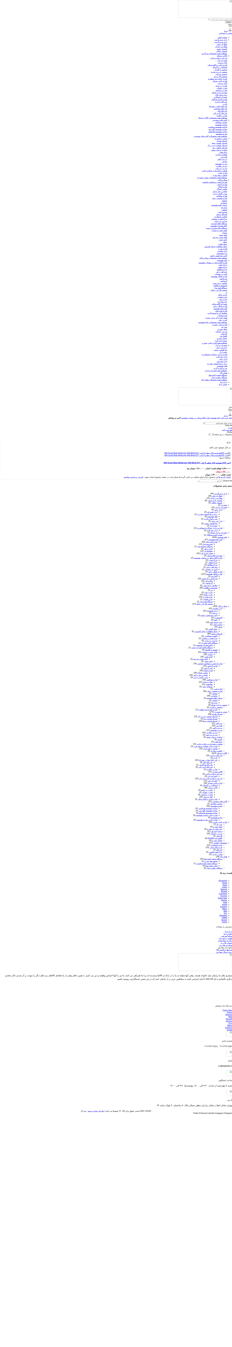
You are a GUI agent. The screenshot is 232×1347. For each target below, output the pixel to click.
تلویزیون (224, 157)
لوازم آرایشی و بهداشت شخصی (209, 664)
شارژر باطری (221, 116)
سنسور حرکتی (221, 74)
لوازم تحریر (217, 689)
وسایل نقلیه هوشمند (214, 698)
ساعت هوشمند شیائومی (217, 127)
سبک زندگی (222, 606)
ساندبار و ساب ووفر (219, 150)
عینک (220, 627)
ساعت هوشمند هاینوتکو (218, 132)
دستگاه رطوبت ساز (214, 868)
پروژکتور (218, 723)
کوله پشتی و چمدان (210, 652)
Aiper (225, 885)
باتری (225, 104)
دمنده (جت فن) (221, 341)
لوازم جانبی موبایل (215, 783)
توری (230, 428)
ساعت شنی (217, 624)
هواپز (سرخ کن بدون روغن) (216, 318)
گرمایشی (223, 281)
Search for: (227, 481)
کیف (216, 620)
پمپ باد (224, 327)
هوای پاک (223, 857)
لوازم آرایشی (222, 184)
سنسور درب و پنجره (219, 72)
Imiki (225, 902)
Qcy (225, 913)
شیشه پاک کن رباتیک (219, 290)
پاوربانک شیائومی (220, 109)
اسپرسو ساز (208, 544)
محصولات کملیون (220, 843)
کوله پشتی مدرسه (220, 237)
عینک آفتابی (222, 244)
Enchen (224, 896)
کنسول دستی (221, 49)
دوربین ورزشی (221, 168)
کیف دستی (222, 240)
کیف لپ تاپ (222, 60)
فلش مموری (217, 772)
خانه (230, 418)
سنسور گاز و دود (220, 76)
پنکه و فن (209, 581)
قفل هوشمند (222, 366)
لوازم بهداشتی (221, 196)
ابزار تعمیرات (222, 361)
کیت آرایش (208, 668)
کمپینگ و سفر (216, 634)
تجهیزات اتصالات (220, 97)
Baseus (224, 889)
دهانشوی (209, 684)
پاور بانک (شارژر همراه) (208, 760)
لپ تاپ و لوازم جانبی (213, 774)
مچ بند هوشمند (221, 134)
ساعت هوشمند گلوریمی (217, 129)
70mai (224, 883)
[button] (225, 33)
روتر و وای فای (221, 95)
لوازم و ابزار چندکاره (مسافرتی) (209, 528)
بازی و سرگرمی (220, 494)
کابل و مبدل (222, 83)
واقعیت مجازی (221, 155)
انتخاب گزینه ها (225, 477)
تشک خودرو (222, 329)
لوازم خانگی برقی (220, 306)
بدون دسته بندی (216, 622)
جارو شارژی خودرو (214, 829)
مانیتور (224, 161)
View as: (228, 425)
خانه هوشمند (215, 418)
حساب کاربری (226, 943)
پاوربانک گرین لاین (220, 113)
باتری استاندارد (216, 845)
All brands (222, 881)
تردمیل (215, 613)
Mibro (224, 909)
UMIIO (224, 918)
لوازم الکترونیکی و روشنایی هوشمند (195, 418)
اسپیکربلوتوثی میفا (210, 721)
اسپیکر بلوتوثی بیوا (220, 148)
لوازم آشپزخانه (221, 311)
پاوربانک (219, 850)
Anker (224, 887)
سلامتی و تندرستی (219, 283)
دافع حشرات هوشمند (218, 226)
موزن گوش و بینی (220, 194)
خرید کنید (224, 418)
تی (226, 292)
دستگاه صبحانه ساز (205, 546)
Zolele (224, 922)
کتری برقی (222, 320)
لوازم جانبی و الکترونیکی (217, 65)
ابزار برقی (218, 510)
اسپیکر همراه (222, 141)
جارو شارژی (222, 302)
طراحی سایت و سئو (96, 1111)
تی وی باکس (222, 159)
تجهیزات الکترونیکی (219, 304)
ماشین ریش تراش (220, 191)
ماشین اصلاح (222, 189)
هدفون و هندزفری (220, 175)
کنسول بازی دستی (214, 500)
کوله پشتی (223, 235)
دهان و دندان (208, 682)
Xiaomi (224, 920)
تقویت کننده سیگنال (219, 99)
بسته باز (224, 505)
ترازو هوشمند (222, 253)
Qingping (223, 915)
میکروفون (223, 152)
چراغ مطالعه (222, 269)
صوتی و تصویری (220, 712)
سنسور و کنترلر (216, 707)
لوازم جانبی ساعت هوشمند (207, 815)
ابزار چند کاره (221, 357)
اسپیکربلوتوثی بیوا (210, 719)
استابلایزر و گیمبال (219, 67)
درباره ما (228, 931)
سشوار (224, 201)
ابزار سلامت (217, 608)
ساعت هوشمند (221, 125)
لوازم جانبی (222, 173)
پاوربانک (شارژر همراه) (218, 106)
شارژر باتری (217, 854)
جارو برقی (223, 299)
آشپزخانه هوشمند (215, 539)
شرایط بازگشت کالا (224, 950)
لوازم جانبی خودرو (220, 822)
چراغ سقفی (222, 267)
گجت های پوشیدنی (219, 801)
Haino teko (222, 898)
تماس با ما (228, 934)
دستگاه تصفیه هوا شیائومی (207, 863)
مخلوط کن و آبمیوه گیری (217, 313)
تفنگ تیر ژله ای (221, 47)
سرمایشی (223, 279)
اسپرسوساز (222, 315)
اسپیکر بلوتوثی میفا (219, 143)
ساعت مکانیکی (221, 122)
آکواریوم (214, 576)
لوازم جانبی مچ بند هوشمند (207, 820)
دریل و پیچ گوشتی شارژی (217, 364)
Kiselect (223, 907)
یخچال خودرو (222, 338)
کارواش (224, 334)
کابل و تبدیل (222, 63)
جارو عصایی (222, 297)
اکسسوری (218, 618)
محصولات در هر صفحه (223, 434)
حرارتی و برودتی (220, 221)
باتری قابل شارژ (216, 847)
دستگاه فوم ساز (220, 288)
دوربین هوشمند (216, 730)
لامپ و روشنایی (220, 274)
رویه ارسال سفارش (224, 952)
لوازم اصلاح (222, 187)
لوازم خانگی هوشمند (214, 574)
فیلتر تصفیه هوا (211, 866)
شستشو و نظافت (220, 286)
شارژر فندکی (222, 88)
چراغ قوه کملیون (215, 852)
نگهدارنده (223, 336)
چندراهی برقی (221, 272)
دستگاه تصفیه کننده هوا (213, 859)
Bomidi (224, 892)
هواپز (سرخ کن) (206, 553)
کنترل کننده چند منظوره (217, 79)
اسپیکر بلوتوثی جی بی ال (217, 145)
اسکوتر (224, 210)
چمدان (224, 233)
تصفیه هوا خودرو (211, 861)
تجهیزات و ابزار (221, 507)
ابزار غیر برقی (216, 521)
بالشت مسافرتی (220, 217)
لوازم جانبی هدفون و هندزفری (205, 746)
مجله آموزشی (226, 936)
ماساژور (223, 203)
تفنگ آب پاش (222, 44)
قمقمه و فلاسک (211, 650)
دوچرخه (224, 207)
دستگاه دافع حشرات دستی (216, 228)
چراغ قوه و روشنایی (219, 219)
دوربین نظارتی (221, 166)
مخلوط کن (208, 551)
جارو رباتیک (222, 295)
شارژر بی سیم (221, 86)
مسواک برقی (207, 687)
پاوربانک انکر (222, 111)
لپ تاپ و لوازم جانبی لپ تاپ (210, 778)
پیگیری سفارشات (225, 941)
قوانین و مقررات (225, 938)
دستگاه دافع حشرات (219, 224)
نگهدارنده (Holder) (215, 838)
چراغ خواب (222, 265)
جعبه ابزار (223, 352)
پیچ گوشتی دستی (220, 350)
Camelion (223, 894)
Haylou (224, 900)
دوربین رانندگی (221, 331)
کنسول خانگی (221, 51)
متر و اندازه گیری (220, 368)
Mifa (225, 911)
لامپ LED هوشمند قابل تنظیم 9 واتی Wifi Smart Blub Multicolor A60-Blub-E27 (197, 463)
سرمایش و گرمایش (210, 579)
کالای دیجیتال (222, 753)
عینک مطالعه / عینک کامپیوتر (215, 246)
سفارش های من (225, 945)
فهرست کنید (227, 430)
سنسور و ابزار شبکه (219, 705)
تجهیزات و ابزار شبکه (218, 533)
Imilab (224, 905)
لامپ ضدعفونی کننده (218, 256)
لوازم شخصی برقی (214, 691)
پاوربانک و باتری (216, 755)
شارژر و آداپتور (221, 90)
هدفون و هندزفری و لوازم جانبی (209, 744)
